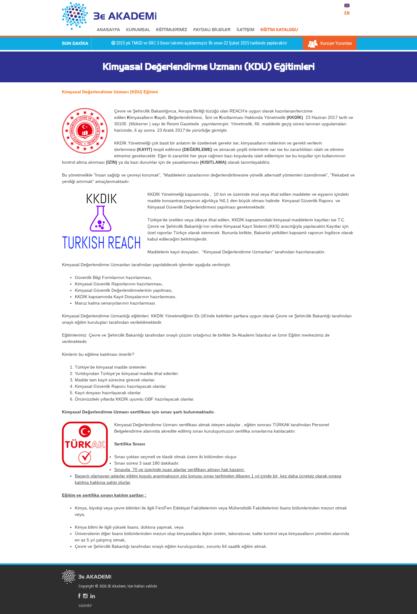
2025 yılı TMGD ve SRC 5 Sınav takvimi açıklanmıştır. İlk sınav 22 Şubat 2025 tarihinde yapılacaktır (193, 43)
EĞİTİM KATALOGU (279, 30)
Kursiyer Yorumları (336, 43)
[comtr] (85, 605)
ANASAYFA (108, 30)
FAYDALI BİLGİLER (211, 30)
